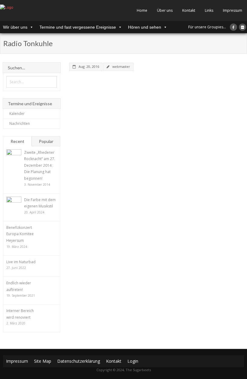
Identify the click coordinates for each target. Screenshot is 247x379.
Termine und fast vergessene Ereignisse (77, 27)
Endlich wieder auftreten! (18, 286)
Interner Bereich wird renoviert (20, 314)
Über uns (165, 10)
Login (132, 361)
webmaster (121, 66)
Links (209, 10)
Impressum (232, 10)
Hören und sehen (144, 27)
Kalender (17, 113)
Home (142, 10)
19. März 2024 (16, 247)
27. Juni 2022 (16, 268)
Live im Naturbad (21, 261)
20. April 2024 (34, 212)
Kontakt (188, 10)
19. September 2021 (20, 295)
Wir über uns (15, 27)
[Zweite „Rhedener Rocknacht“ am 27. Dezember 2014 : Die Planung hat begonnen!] (13, 156)
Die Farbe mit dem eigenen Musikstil (40, 203)
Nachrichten (19, 123)
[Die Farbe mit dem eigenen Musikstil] (13, 204)
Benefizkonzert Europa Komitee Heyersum (20, 234)
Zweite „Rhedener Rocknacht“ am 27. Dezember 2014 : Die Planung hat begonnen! (39, 165)
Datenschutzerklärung (78, 361)
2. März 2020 (15, 323)
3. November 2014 (37, 184)
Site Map (42, 361)
